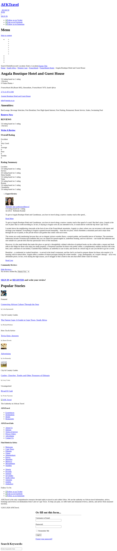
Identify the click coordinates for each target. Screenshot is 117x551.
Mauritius (8, 459)
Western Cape (22, 68)
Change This (42, 66)
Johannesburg (10, 455)
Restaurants (9, 419)
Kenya (7, 457)
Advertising (6, 353)
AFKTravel (10, 4)
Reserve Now (7, 114)
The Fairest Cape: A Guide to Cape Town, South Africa (24, 320)
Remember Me (43, 531)
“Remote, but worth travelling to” (17, 207)
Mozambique (10, 463)
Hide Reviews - (6, 269)
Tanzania (8, 480)
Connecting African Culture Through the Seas (20, 304)
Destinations (9, 415)
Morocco (8, 461)
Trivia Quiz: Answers (10, 336)
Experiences (9, 413)
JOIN (3, 12)
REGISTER (18, 280)
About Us (9, 428)
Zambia (8, 482)
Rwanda (8, 471)
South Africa (11, 68)
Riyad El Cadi (7, 391)
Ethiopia (8, 451)
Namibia (8, 466)
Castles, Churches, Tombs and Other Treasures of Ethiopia (25, 375)
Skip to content (6, 35)
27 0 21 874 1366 (7, 92)
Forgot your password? (44, 539)
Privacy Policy (10, 434)
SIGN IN (4, 16)
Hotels (7, 417)
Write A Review (8, 130)
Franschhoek (33, 68)
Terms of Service (11, 432)
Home (3, 68)
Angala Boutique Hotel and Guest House (16, 96)
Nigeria (8, 469)
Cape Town (9, 449)
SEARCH (5, 10)
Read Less (9, 260)
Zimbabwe (9, 484)
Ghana (7, 453)
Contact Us (9, 438)
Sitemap (8, 430)
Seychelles (9, 476)
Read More (9, 219)
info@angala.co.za (7, 100)
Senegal (8, 474)
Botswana (9, 447)
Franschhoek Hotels (47, 68)
